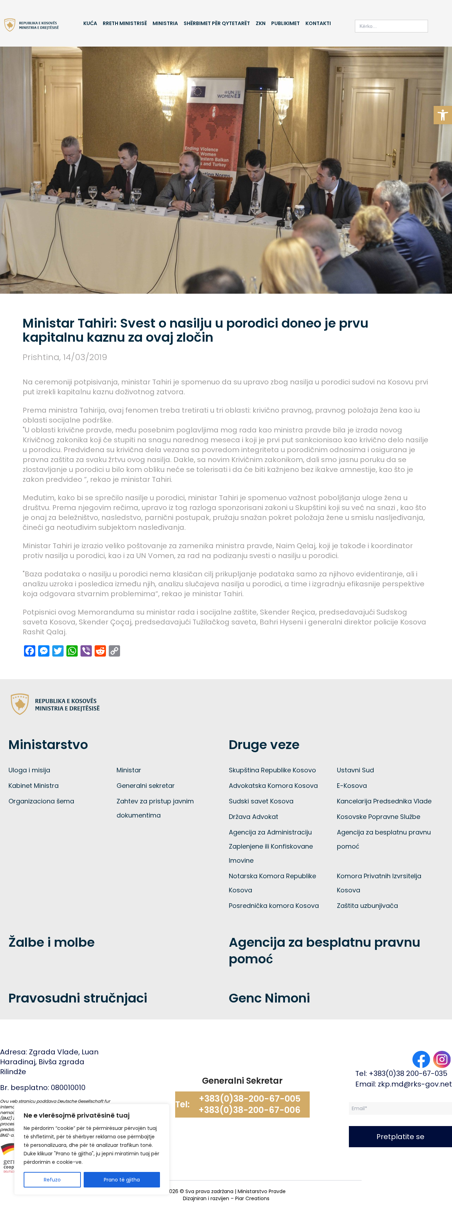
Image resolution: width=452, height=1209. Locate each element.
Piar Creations (252, 1198)
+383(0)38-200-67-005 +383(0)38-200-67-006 (249, 1104)
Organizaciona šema (41, 801)
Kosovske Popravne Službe (378, 816)
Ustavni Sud (355, 770)
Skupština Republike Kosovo (272, 770)
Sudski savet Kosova (261, 801)
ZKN (261, 23)
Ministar (129, 770)
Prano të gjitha (122, 1179)
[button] (443, 115)
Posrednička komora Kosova (274, 905)
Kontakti (318, 23)
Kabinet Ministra (33, 785)
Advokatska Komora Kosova (273, 785)
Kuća (90, 23)
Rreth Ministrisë (125, 23)
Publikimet (285, 23)
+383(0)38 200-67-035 (408, 1073)
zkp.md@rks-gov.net (415, 1084)
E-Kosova (352, 785)
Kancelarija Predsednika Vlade (384, 801)
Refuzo (52, 1179)
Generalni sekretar (146, 785)
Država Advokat (253, 816)
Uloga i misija (29, 770)
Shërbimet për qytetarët (217, 23)
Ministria (165, 23)
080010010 (68, 1088)
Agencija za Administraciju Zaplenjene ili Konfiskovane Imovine (271, 846)
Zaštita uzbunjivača (367, 905)
